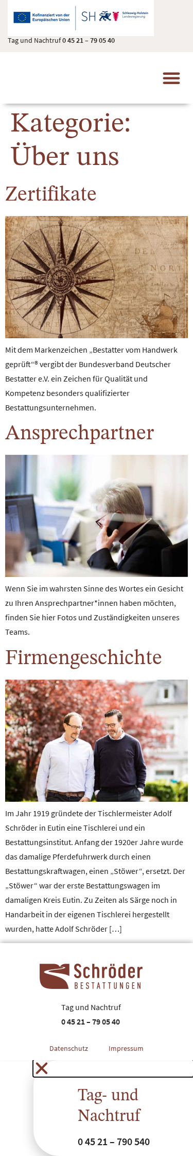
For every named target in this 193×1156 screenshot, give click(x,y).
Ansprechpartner (79, 434)
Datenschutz (68, 1048)
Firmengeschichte (83, 659)
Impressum (126, 1048)
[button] (171, 78)
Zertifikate (51, 195)
